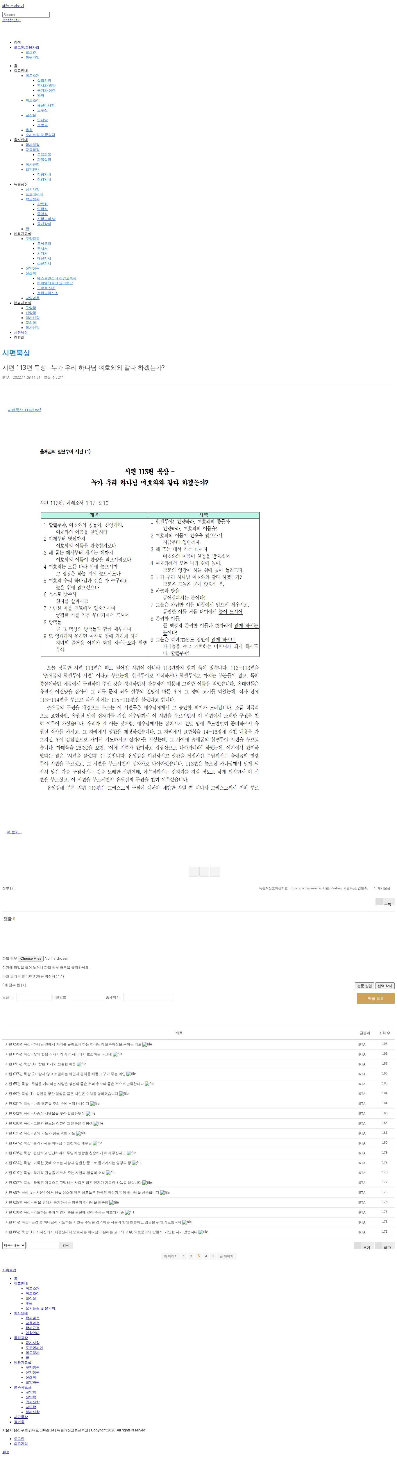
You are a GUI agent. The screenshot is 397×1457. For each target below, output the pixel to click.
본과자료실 (22, 303)
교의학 (31, 323)
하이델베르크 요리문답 (55, 283)
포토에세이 (34, 194)
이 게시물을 (381, 888)
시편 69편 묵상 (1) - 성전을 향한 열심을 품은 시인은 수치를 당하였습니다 (61, 1093)
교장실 (31, 115)
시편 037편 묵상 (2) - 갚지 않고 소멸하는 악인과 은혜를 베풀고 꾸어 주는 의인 (65, 1073)
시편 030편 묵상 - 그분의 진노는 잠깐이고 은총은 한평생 (49, 1123)
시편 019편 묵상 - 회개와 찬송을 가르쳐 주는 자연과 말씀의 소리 (55, 1172)
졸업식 (42, 214)
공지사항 (33, 189)
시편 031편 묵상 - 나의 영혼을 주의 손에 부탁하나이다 (47, 1103)
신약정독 (33, 268)
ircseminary (311, 888)
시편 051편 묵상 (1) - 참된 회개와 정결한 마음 (40, 1063)
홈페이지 (113, 997)
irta (298, 888)
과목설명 (44, 160)
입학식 (42, 209)
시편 (326, 888)
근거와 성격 (46, 90)
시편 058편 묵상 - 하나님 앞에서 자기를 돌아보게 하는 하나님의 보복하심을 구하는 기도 (73, 1044)
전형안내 (44, 174)
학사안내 (21, 140)
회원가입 (33, 57)
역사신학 (33, 318)
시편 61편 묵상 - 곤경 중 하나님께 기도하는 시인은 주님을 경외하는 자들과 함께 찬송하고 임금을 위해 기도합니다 (93, 1222)
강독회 (42, 204)
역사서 (42, 248)
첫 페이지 (170, 1256)
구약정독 (33, 239)
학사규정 (33, 164)
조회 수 (384, 1032)
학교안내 (21, 71)
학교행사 (33, 199)
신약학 (31, 313)
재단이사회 (46, 105)
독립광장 (21, 184)
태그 (387, 1247)
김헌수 (362, 888)
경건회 (19, 337)
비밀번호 (59, 997)
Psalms (336, 888)
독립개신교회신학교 (273, 888)
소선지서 (44, 263)
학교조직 (33, 100)
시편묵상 (21, 332)
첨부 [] (8, 888)
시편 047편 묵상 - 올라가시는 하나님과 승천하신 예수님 (48, 1142)
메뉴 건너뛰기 (13, 6)
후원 (29, 130)
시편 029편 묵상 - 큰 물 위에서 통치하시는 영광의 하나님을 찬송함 (56, 1202)
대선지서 (44, 258)
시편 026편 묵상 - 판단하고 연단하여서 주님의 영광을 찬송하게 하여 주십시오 (65, 1152)
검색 (65, 1245)
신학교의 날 (46, 219)
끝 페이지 (227, 1256)
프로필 (42, 125)
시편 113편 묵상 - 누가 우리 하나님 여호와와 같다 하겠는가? (83, 367)
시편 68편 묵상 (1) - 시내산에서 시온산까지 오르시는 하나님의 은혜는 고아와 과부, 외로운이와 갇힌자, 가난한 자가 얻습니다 (101, 1231)
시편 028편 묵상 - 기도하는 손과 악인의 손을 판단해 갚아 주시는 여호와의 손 (64, 1212)
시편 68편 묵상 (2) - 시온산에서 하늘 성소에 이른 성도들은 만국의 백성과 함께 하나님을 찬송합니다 (82, 1192)
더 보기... (14, 831)
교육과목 (44, 155)
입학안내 (33, 169)
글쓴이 (7, 997)
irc (291, 888)
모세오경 (44, 244)
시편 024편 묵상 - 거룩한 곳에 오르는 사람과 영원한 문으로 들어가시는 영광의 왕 (68, 1162)
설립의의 (44, 80)
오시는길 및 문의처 (40, 135)
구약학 (31, 308)
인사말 (42, 120)
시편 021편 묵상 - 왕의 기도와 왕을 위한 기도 (40, 1133)
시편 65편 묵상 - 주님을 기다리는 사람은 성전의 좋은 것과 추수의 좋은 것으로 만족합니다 (74, 1083)
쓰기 (366, 1247)
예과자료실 (22, 234)
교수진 (42, 110)
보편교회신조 (47, 293)
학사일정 (33, 145)
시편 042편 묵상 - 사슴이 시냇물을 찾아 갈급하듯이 (45, 1113)
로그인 (31, 52)
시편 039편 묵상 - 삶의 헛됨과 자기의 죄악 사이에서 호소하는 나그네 (58, 1054)
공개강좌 (44, 224)
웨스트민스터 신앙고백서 (56, 278)
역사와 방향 (46, 85)
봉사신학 (33, 328)
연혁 (40, 95)
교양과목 (33, 298)
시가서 (42, 253)
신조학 (31, 273)
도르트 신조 (46, 288)
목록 (387, 903)
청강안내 (44, 179)
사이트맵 (9, 1270)
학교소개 (33, 76)
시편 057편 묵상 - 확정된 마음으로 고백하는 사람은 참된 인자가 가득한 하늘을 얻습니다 (73, 1182)
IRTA (6, 377)
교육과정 (33, 150)
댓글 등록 (376, 998)
